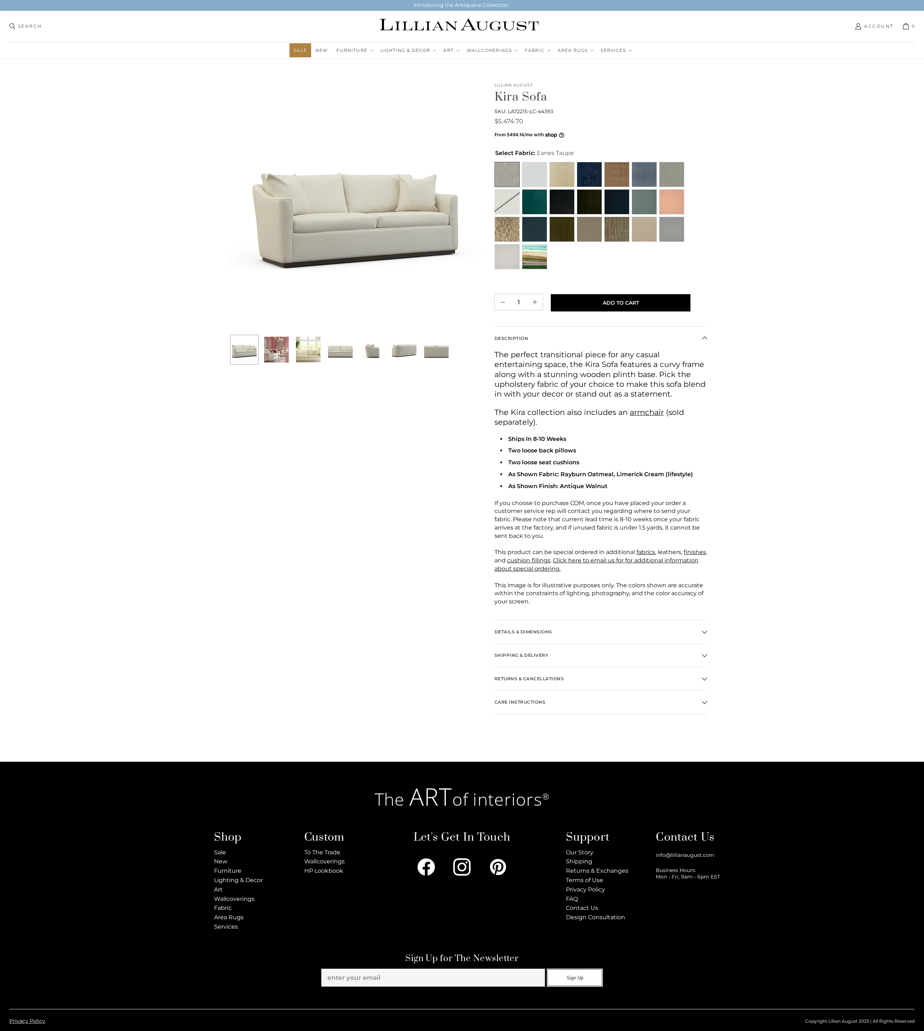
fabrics (645, 552)
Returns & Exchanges (597, 870)
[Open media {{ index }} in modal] (356, 208)
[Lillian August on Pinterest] (498, 867)
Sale (220, 852)
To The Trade (322, 852)
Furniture (227, 870)
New (220, 861)
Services (226, 926)
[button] (354, 50)
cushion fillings (528, 560)
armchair (647, 412)
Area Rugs (229, 917)
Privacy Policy (585, 889)
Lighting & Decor (238, 880)
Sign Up (575, 978)
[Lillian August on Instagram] (462, 867)
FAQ (572, 898)
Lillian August (513, 85)
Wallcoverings (234, 898)
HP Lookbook (323, 870)
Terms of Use (584, 880)
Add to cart (621, 303)
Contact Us (582, 907)
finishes (695, 552)
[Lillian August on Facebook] (426, 867)
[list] (356, 208)
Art (218, 889)
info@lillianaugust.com (685, 855)
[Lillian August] (460, 26)
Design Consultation (595, 917)
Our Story (579, 852)
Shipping (579, 861)
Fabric (223, 907)
